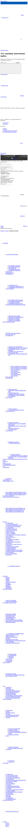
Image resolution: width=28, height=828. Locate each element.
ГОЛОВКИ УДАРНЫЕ (11, 673)
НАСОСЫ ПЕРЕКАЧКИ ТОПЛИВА (14, 620)
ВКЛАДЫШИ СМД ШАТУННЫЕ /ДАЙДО (16, 494)
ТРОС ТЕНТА (9, 659)
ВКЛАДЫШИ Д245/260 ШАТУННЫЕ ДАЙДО (16, 493)
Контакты (5, 124)
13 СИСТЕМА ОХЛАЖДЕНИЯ (13, 777)
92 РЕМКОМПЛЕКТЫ (11, 799)
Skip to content (4, 1)
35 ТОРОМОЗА (9, 540)
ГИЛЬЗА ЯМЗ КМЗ (12, 389)
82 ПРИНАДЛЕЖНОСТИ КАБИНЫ (14, 551)
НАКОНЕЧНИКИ (10, 618)
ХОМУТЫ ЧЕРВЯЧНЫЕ (11, 601)
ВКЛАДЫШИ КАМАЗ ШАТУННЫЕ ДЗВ (15, 509)
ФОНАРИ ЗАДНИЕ (12, 730)
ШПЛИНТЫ (8, 588)
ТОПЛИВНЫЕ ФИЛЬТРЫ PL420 (15, 287)
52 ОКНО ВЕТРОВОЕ (11, 547)
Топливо (8, 824)
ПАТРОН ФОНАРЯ (10, 712)
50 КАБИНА (8, 545)
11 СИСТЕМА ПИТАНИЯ (12, 524)
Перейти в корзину (5, 230)
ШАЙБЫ (8, 585)
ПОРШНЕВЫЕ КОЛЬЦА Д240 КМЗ (19, 455)
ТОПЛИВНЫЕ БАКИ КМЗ (9, 465)
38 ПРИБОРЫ (9, 543)
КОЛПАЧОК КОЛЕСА (11, 615)
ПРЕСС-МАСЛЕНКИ (10, 582)
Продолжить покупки (14, 230)
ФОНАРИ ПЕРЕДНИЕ (13, 734)
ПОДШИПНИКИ (7, 463)
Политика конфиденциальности (10, 130)
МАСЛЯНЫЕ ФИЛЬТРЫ (14, 267)
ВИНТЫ (8, 578)
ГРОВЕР (8, 581)
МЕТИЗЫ (5, 576)
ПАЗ (4, 462)
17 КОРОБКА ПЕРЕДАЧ (11, 529)
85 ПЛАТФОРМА (10, 552)
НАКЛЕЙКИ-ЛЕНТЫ (11, 617)
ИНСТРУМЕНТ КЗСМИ (11, 676)
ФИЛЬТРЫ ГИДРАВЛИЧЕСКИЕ (15, 317)
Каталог (5, 821)
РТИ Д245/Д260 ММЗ (13, 352)
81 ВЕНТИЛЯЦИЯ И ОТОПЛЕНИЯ (14, 550)
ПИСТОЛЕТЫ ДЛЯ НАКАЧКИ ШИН (14, 621)
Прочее (7, 826)
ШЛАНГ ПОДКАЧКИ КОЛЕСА (13, 698)
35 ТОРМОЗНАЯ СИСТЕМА (12, 786)
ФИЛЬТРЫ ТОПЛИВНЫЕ (14, 320)
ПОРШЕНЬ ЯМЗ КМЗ (13, 392)
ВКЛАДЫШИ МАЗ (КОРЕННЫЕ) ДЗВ (15, 510)
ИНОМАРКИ (9, 478)
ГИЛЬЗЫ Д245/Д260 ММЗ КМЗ (15, 346)
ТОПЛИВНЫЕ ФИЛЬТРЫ (14, 270)
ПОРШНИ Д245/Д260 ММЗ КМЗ (15, 351)
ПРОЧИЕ (8, 583)
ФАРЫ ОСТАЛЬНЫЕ (13, 747)
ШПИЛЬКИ (8, 586)
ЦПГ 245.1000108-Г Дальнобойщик (19, 366)
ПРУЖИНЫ (8, 584)
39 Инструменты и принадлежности (14, 544)
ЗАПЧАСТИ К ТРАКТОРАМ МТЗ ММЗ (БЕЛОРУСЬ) (15, 459)
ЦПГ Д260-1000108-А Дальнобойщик (16, 373)
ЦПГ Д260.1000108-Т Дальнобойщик (16, 375)
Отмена (8, 173)
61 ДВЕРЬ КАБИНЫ (10, 790)
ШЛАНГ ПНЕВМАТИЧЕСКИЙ (13, 696)
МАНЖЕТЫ (8, 687)
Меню (7, 50)
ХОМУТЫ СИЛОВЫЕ (11, 600)
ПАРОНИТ (8, 688)
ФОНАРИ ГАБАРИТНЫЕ (14, 728)
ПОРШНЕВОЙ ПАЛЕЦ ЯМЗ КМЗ (16, 394)
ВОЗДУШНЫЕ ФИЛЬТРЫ (14, 265)
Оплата (4, 128)
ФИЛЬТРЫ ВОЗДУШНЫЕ (14, 316)
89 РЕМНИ (8, 796)
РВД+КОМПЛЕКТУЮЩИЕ (12, 692)
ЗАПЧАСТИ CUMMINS (8, 495)
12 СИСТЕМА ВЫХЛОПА (12, 776)
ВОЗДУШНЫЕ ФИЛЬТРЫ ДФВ (15, 300)
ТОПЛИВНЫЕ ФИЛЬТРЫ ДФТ (15, 303)
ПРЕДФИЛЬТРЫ (12, 268)
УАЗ (4, 466)
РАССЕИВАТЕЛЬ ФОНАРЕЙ (12, 715)
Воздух (7, 822)
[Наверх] (11, 68)
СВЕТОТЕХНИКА (10, 641)
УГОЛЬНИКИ (9, 661)
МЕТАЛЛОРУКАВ (10, 616)
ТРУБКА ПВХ (9, 660)
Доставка (5, 129)
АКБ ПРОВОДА (7, 479)
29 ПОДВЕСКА (9, 536)
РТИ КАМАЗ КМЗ (12, 429)
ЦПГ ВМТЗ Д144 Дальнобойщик (13, 333)
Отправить (3, 173)
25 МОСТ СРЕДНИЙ (10, 533)
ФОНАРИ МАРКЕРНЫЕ (14, 731)
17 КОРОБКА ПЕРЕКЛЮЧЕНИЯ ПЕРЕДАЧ (16, 780)
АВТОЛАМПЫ (9, 710)
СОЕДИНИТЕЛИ (12, 655)
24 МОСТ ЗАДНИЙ (10, 532)
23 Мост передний (10, 531)
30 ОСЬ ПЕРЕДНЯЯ (10, 537)
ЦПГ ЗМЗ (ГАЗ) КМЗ (10, 334)
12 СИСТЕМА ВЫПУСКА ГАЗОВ (13, 525)
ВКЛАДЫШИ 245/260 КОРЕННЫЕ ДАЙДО (16, 492)
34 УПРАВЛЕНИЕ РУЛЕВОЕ (12, 539)
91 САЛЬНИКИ (9, 797)
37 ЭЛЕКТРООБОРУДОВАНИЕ (13, 541)
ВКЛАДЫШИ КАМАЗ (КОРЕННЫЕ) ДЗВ (15, 508)
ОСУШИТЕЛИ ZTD (13, 285)
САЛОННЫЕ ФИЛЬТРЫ (14, 269)
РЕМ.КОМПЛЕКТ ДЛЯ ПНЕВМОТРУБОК (15, 640)
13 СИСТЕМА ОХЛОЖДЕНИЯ (13, 526)
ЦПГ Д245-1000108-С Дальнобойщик (16, 370)
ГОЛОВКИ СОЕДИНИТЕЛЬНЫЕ (16, 633)
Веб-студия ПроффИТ (9, 156)
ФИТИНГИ (11, 656)
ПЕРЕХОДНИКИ (12, 654)
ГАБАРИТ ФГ (11, 761)
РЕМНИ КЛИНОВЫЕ (11, 693)
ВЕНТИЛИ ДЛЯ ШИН (11, 614)
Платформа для (24, 155)
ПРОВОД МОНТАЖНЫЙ (12, 637)
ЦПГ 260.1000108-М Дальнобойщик (19, 367)
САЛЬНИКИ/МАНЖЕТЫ (14, 566)
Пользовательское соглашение (10, 132)
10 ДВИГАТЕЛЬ (9, 523)
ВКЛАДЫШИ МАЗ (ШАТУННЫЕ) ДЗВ (15, 511)
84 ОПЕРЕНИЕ (9, 793)
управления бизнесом (23, 156)
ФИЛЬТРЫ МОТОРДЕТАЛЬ (12, 811)
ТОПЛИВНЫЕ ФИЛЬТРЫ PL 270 (16, 286)
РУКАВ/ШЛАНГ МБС (11, 694)
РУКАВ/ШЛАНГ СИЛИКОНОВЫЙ (14, 695)
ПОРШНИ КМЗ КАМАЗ (13, 428)
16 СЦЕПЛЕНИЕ (10, 527)
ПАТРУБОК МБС (10, 689)
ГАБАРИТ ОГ (11, 760)
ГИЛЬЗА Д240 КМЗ (15, 454)
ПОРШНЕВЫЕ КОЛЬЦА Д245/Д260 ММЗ (17, 348)
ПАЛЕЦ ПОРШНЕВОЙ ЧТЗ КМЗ (16, 410)
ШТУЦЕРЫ (11, 657)
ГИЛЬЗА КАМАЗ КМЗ (13, 422)
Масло (7, 825)
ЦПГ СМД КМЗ (9, 377)
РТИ (4, 686)
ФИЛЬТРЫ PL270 (10, 272)
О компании (6, 122)
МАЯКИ (8, 711)
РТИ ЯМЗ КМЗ (11, 396)
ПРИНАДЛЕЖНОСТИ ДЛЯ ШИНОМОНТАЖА (12, 635)
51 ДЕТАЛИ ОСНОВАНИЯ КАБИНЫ (14, 789)
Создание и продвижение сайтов (7, 155)
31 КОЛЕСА (8, 538)
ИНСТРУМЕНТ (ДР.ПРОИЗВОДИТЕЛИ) (15, 675)
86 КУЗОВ (8, 795)
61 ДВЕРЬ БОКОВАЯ (11, 549)
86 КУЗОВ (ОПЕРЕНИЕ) (11, 553)
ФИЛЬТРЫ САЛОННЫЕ (14, 319)
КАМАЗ (5, 521)
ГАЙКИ (7, 579)
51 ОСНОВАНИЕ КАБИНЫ (12, 546)
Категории (3, 50)
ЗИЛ (4, 460)
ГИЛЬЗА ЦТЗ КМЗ (12, 408)
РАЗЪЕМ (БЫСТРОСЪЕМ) (12, 639)
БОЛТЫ (7, 577)
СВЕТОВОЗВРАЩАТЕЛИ (12, 716)
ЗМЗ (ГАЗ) (5, 461)
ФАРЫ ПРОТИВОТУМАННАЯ (15, 748)
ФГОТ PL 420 (9, 271)
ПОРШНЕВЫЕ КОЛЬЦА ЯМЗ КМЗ (16, 395)
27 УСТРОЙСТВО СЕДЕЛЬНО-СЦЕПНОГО (16, 534)
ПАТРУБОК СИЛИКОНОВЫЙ (13, 690)
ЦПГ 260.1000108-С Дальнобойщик (19, 368)
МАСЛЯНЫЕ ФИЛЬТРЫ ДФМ (15, 301)
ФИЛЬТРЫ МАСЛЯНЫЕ (14, 318)
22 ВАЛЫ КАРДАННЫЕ (11, 530)
